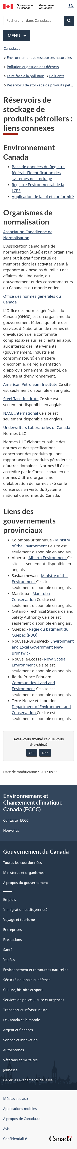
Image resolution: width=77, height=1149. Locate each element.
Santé (7, 949)
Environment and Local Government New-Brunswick (43, 647)
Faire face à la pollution (25, 76)
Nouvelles (11, 830)
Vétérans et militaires (20, 1060)
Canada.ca (12, 48)
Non (45, 753)
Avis (6, 1128)
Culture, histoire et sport (23, 989)
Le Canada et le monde (21, 1020)
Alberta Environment (47, 557)
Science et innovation (20, 1040)
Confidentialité (15, 1138)
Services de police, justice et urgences (33, 999)
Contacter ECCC (15, 820)
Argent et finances (18, 1030)
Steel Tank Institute (20, 398)
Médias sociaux (15, 1098)
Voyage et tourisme (19, 919)
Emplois (9, 899)
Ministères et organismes (23, 872)
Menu (19, 35)
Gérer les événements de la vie (28, 1080)
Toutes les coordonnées (22, 862)
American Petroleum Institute (30, 384)
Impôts (9, 959)
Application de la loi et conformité (43, 196)
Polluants (56, 76)
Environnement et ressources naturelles (39, 57)
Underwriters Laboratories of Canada (36, 427)
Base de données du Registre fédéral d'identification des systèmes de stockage (38, 172)
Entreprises (12, 929)
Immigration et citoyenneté (25, 909)
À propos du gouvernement (25, 882)
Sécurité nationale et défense (26, 979)
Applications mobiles (20, 1108)
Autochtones (13, 1050)
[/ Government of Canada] (29, 6)
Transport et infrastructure (25, 1010)
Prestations (12, 939)
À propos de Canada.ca (21, 1118)
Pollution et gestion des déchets (33, 66)
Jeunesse (10, 1070)
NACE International (20, 413)
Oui (31, 753)
